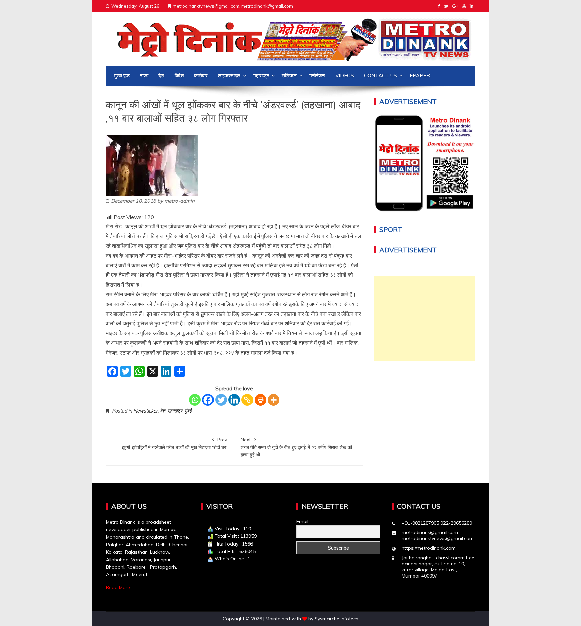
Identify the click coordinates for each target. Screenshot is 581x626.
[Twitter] (221, 400)
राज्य (144, 75)
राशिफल (289, 75)
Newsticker (145, 411)
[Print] (260, 400)
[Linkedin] (234, 400)
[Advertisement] (425, 318)
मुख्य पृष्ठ (122, 75)
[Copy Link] (247, 400)
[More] (273, 400)
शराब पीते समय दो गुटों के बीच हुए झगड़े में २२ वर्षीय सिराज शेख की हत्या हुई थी (296, 447)
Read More (118, 587)
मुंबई (188, 411)
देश (161, 75)
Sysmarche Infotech (336, 619)
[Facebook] (208, 400)
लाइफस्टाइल (229, 75)
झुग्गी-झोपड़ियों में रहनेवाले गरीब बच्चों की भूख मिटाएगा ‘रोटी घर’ (174, 443)
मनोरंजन (317, 75)
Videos (344, 75)
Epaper (420, 75)
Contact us (380, 75)
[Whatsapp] (195, 400)
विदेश (179, 75)
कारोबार (201, 75)
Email (302, 521)
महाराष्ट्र (261, 75)
